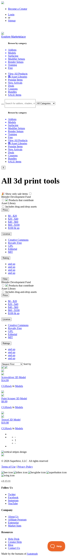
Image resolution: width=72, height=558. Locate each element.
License (6, 234)
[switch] (30, 194)
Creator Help (15, 542)
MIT (10, 252)
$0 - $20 (12, 215)
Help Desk (13, 539)
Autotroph (32, 553)
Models (19, 386)
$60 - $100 (14, 224)
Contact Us (14, 548)
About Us (13, 516)
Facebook (13, 497)
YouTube (13, 503)
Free (10, 68)
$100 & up (13, 227)
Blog (10, 545)
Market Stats (14, 525)
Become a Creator (17, 8)
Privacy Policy (25, 466)
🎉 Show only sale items (14, 193)
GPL (10, 245)
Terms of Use (8, 466)
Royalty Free (15, 242)
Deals (11, 85)
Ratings (6, 343)
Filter (5, 279)
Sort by (27, 364)
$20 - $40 (13, 218)
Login (11, 14)
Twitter (12, 494)
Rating (6, 258)
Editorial (12, 248)
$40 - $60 (13, 221)
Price (5, 210)
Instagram (13, 500)
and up (11, 263)
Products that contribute (21, 200)
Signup (12, 20)
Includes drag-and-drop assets (21, 206)
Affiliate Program (17, 519)
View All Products (17, 73)
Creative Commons (18, 239)
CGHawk (6, 386)
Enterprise (13, 522)
